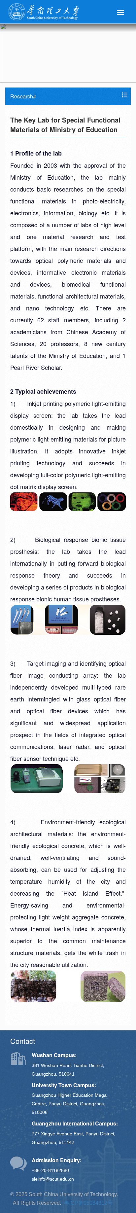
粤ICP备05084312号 (88, 1202)
